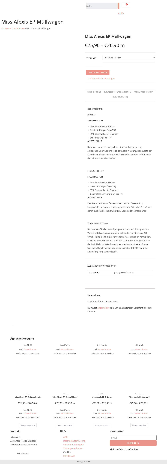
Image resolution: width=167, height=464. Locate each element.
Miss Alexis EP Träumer (102, 397)
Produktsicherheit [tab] (143, 92)
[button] (100, 78)
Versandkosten (29, 349)
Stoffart (91, 58)
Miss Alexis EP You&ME (139, 397)
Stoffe (121, 13)
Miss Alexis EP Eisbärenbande (28, 397)
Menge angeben (28, 425)
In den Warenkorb (98, 72)
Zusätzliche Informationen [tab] (117, 92)
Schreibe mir (23, 453)
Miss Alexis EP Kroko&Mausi (64, 397)
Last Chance (19, 28)
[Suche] (118, 6)
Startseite (6, 28)
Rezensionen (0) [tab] (120, 97)
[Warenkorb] (126, 5)
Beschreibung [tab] (94, 92)
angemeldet (103, 307)
